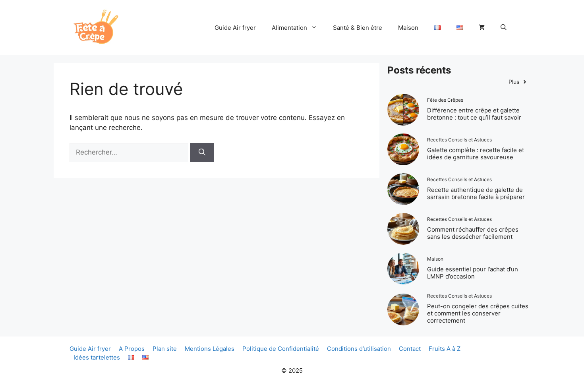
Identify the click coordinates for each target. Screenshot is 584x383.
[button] (503, 28)
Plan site (165, 348)
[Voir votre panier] (482, 28)
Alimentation (289, 27)
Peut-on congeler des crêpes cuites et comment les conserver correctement (477, 313)
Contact (410, 348)
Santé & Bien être (357, 27)
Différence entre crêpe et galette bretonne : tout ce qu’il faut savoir (474, 113)
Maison (408, 27)
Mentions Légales (209, 348)
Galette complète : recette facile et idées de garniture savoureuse (475, 153)
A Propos (132, 348)
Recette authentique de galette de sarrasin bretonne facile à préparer (476, 193)
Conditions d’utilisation (359, 348)
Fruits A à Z (444, 348)
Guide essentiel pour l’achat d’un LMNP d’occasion (472, 272)
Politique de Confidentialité (280, 348)
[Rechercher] (202, 152)
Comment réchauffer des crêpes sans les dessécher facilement (472, 233)
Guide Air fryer (235, 27)
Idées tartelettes (96, 357)
